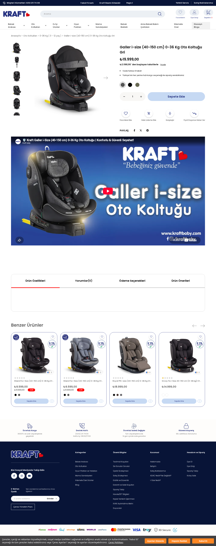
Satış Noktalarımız (203, 2)
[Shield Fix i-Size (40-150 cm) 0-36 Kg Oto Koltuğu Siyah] (34, 355)
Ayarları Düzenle (155, 541)
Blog (77, 485)
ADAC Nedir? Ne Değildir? (160, 475)
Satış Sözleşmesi (120, 475)
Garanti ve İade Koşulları (123, 485)
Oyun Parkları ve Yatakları (86, 471)
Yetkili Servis (182, 2)
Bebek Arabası (81, 462)
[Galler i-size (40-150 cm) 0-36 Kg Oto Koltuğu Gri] (123, 85)
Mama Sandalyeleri (83, 475)
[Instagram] (22, 476)
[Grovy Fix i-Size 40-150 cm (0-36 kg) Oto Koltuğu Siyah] (182, 355)
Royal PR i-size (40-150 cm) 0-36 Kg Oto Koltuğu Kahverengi (133, 381)
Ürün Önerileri (180, 281)
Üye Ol (189, 462)
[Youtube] (29, 476)
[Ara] (160, 14)
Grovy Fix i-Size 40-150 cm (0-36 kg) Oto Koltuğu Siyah (182, 381)
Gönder (50, 498)
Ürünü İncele (51, 401)
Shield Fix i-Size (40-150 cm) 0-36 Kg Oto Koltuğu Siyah (34, 381)
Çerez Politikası (115, 542)
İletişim (153, 466)
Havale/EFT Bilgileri (121, 494)
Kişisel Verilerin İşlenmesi (123, 499)
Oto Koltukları (81, 466)
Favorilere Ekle (53, 337)
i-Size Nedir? (155, 480)
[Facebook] (14, 476)
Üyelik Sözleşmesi (120, 471)
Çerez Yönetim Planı (22, 506)
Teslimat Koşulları (120, 462)
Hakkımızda (155, 462)
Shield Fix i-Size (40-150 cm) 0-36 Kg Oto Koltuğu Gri (83, 381)
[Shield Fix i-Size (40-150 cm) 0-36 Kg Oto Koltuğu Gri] (83, 355)
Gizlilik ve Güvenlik (121, 480)
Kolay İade (191, 475)
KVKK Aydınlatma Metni (123, 503)
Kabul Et (203, 541)
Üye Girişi (191, 466)
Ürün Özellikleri (35, 281)
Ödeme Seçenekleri (132, 281)
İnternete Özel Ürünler (84, 480)
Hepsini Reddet (179, 541)
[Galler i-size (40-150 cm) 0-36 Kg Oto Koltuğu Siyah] (130, 85)
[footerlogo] (27, 454)
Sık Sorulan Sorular (121, 466)
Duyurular (117, 508)
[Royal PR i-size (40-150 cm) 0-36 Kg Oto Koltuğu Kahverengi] (133, 355)
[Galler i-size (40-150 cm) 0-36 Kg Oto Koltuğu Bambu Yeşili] (137, 85)
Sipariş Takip (118, 489)
